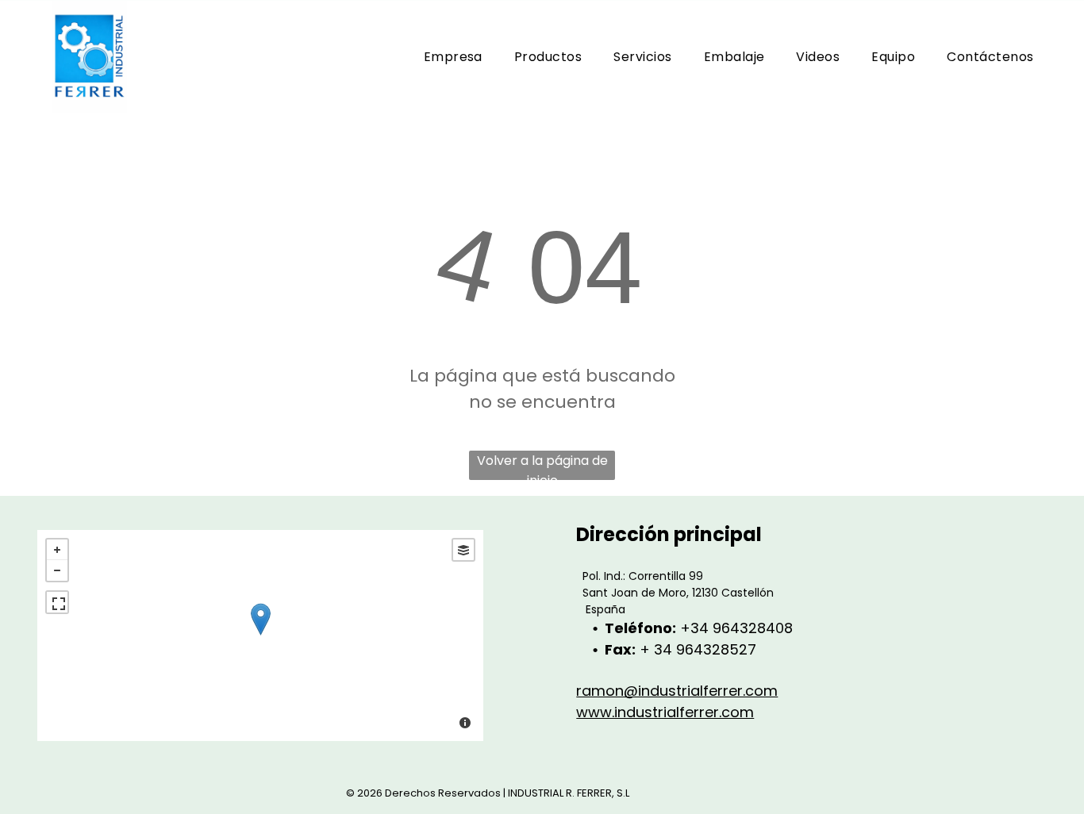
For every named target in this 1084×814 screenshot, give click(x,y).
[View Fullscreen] (57, 602)
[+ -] (260, 635)
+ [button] (57, 549)
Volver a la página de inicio (542, 465)
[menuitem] (453, 57)
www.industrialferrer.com (665, 712)
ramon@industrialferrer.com (677, 691)
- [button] (57, 570)
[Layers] (463, 549)
